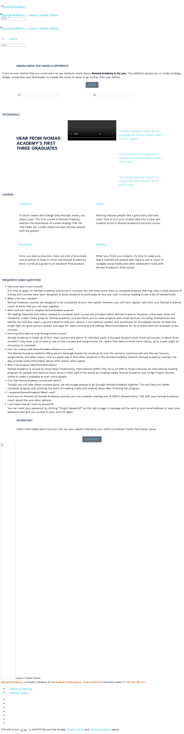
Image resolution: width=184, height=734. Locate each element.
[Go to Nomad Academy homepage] (13, 6)
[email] (8, 699)
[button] (95, 287)
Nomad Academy (11, 682)
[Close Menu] (2, 32)
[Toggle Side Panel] (3, 2)
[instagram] (8, 707)
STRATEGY (25, 204)
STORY (100, 204)
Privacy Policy (75, 729)
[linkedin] (8, 711)
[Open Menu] (2, 10)
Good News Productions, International (75, 682)
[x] (8, 722)
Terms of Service (100, 729)
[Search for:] (13, 18)
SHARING (101, 245)
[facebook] (8, 703)
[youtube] (8, 719)
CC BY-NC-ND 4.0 (134, 682)
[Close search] (3, 54)
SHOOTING (25, 245)
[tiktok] (8, 714)
